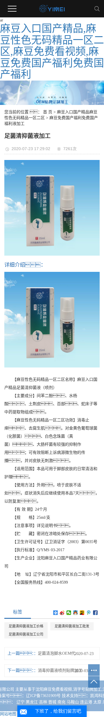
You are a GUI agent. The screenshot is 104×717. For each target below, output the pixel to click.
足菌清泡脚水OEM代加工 (60, 653)
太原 (97, 702)
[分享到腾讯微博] (88, 612)
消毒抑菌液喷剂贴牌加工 (60, 670)
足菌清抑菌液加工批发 (72, 626)
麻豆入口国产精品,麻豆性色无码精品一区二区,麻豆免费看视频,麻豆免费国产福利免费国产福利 (52, 51)
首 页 (47, 112)
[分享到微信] (68, 612)
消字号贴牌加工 (87, 689)
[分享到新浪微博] (62, 612)
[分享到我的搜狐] (82, 612)
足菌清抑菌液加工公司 (26, 634)
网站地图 (8, 714)
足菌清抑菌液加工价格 (26, 626)
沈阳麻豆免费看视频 (54, 689)
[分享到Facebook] (95, 612)
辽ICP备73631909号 (43, 696)
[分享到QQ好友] (75, 612)
